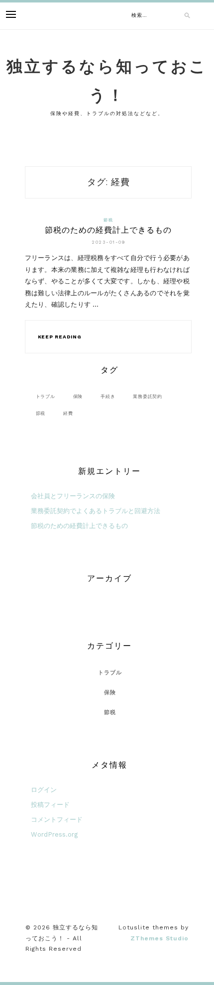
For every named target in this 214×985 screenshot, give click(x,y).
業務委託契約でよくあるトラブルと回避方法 (95, 511)
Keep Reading (60, 336)
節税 (108, 220)
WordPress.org (54, 834)
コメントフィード (57, 819)
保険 (78, 396)
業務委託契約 (147, 396)
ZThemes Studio (159, 938)
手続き (108, 396)
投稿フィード (50, 804)
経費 (68, 413)
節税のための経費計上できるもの (108, 230)
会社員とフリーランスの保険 (73, 496)
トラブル (45, 396)
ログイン (44, 789)
